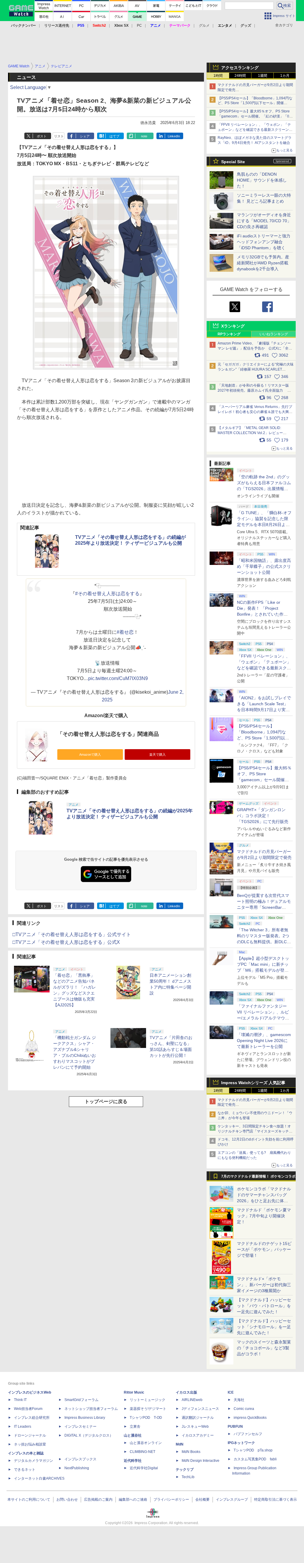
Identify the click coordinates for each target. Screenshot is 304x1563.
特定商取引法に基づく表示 (275, 1499)
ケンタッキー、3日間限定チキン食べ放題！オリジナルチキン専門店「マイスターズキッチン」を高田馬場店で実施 (254, 1131)
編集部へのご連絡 (133, 1499)
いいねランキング (273, 334)
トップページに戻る (106, 1101)
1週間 (262, 76)
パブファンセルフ (248, 1434)
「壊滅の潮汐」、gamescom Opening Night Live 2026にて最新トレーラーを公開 (264, 1040)
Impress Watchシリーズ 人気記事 (253, 1082)
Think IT (20, 1400)
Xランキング (233, 326)
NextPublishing (76, 1468)
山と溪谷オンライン (146, 1443)
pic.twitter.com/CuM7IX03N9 (118, 678)
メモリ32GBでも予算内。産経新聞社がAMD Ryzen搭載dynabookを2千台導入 (263, 263)
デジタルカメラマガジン (33, 1461)
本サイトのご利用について (28, 1499)
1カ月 (284, 76)
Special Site (233, 161)
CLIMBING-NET (142, 1452)
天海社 (239, 1400)
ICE (231, 1392)
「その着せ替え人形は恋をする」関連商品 (108, 734)
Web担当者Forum (28, 1409)
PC (139, 25)
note (144, 136)
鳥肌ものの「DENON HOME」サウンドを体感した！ (262, 180)
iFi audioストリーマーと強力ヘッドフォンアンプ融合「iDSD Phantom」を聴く (263, 242)
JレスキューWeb (195, 1426)
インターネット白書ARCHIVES (39, 1478)
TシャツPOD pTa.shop (253, 1450)
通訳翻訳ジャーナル (198, 1418)
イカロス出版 (186, 1392)
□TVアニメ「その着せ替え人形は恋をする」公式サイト (71, 934)
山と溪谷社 (133, 1435)
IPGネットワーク (241, 1443)
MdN (179, 1444)
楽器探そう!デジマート (148, 1409)
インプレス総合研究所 (32, 1418)
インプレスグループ (232, 1499)
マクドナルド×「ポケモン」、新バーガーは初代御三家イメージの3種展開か (264, 1284)
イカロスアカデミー (198, 1435)
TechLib (188, 1477)
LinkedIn (174, 136)
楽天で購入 (157, 754)
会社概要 (202, 1499)
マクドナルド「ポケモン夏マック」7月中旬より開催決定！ (264, 1216)
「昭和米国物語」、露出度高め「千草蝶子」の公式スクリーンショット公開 (264, 566)
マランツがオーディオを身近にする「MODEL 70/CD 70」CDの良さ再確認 (264, 220)
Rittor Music (134, 1392)
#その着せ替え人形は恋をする (107, 593)
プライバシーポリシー (171, 1499)
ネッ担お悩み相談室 (30, 1444)
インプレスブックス (80, 1459)
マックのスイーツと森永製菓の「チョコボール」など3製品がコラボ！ (264, 1348)
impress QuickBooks (250, 1418)
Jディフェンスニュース (200, 1409)
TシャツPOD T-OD (146, 1418)
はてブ (114, 136)
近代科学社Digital (144, 1468)
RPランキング (229, 334)
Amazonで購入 (90, 754)
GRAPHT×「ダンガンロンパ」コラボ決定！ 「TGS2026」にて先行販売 (262, 815)
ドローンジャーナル (30, 1435)
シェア (85, 136)
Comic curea (244, 1409)
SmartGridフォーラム (81, 1400)
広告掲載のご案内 (98, 1499)
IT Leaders (22, 1426)
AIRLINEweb (192, 1400)
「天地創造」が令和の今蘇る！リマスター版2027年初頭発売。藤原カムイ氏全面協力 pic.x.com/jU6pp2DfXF (253, 390)
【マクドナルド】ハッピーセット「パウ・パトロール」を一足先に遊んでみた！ (264, 1305)
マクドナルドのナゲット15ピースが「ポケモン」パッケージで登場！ (264, 1249)
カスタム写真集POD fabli (255, 1459)
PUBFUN (235, 1426)
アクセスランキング (240, 67)
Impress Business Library (84, 1418)
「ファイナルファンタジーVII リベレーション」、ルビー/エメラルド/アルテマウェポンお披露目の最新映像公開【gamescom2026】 (264, 1018)
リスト (59, 136)
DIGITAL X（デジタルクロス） (88, 1435)
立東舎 (135, 1426)
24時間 (240, 76)
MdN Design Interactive (200, 1461)
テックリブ (185, 1469)
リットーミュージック (147, 1400)
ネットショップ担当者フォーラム (91, 1409)
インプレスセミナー (80, 1426)
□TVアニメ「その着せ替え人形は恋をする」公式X (66, 942)
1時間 (218, 76)
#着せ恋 (125, 632)
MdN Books (191, 1452)
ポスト (42, 136)
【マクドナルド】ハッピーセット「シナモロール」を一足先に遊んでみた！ (264, 1327)
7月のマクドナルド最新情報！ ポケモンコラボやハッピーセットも (258, 1177)
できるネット (24, 1469)
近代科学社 (133, 1461)
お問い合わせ (67, 1499)
